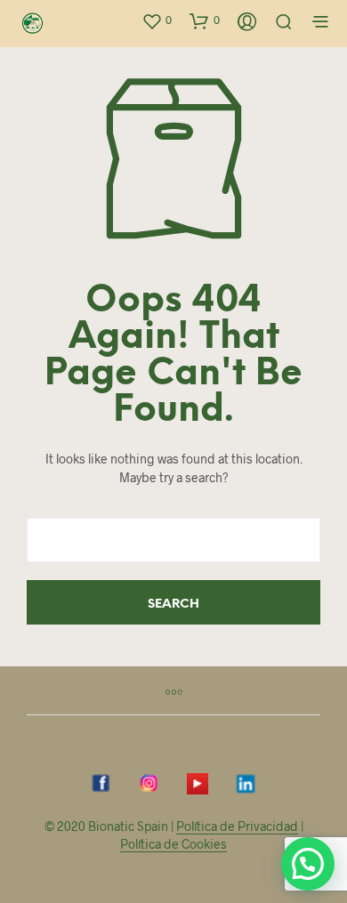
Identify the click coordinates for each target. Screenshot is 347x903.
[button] (156, 20)
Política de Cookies (173, 844)
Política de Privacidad (237, 826)
